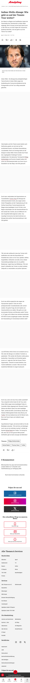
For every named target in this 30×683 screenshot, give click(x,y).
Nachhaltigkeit (18, 572)
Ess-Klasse (4, 600)
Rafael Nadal (9, 430)
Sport (7, 6)
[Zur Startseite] (15, 3)
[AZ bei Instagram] (20, 642)
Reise (16, 569)
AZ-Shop (17, 622)
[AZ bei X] (25, 642)
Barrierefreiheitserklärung (8, 656)
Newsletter (4, 587)
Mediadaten (18, 619)
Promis (3, 575)
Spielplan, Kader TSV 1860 (8, 610)
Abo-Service (4, 629)
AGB (3, 650)
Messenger (4, 591)
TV (15, 562)
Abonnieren (4, 625)
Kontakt (3, 635)
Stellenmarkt (18, 584)
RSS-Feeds (4, 594)
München (4, 559)
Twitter (3, 415)
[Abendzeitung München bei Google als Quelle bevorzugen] (20, 39)
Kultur (16, 566)
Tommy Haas (13, 198)
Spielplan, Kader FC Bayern (8, 607)
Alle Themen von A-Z (7, 584)
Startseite (3, 6)
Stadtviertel (4, 562)
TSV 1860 (4, 572)
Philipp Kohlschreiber (14, 441)
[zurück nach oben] (15, 672)
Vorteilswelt (4, 604)
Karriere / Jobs (5, 622)
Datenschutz (5, 653)
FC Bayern (4, 569)
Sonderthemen (18, 629)
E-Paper (3, 632)
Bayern (3, 566)
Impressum (4, 646)
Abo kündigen (5, 659)
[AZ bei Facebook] (16, 642)
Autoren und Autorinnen (7, 619)
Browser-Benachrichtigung (8, 597)
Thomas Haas (15, 445)
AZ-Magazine (18, 625)
